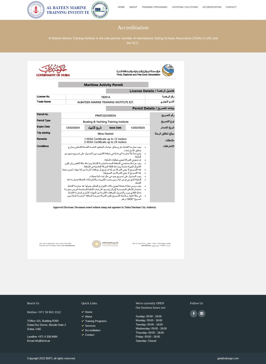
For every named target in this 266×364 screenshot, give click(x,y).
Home (121, 7)
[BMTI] (69, 10)
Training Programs (154, 7)
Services (90, 325)
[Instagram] (201, 313)
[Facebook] (193, 313)
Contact (231, 7)
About (133, 7)
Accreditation (211, 7)
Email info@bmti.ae (38, 340)
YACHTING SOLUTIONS (185, 7)
